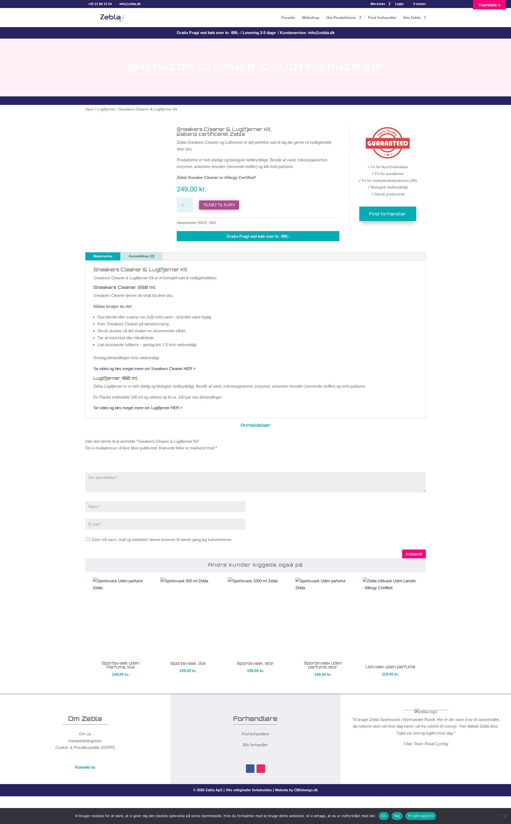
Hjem (89, 109)
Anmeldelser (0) (141, 256)
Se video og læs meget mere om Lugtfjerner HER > (138, 407)
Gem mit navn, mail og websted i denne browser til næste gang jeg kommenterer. (162, 539)
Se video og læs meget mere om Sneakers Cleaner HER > (145, 368)
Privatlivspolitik (421, 816)
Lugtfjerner (106, 109)
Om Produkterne (341, 18)
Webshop (310, 18)
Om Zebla (412, 18)
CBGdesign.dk (306, 790)
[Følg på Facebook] (250, 768)
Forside (288, 18)
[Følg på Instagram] (261, 768)
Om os (85, 734)
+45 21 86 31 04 (100, 4)
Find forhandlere (255, 734)
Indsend (414, 554)
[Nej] (504, 816)
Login (399, 4)
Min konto (377, 4)
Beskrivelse (102, 256)
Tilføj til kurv (219, 205)
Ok (383, 816)
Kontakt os (85, 767)
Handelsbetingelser (85, 741)
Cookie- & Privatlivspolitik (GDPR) (85, 747)
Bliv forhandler (255, 745)
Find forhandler (382, 18)
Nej (397, 816)
